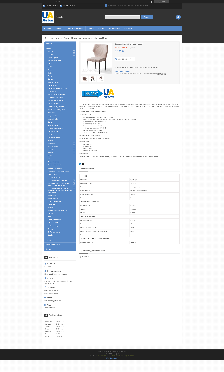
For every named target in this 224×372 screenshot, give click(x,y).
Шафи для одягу (53, 198)
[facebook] (80, 165)
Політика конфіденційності (125, 356)
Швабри (51, 235)
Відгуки (91, 28)
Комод (50, 140)
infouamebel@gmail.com (52, 301)
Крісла (50, 51)
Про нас (101, 28)
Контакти (128, 28)
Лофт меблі (52, 91)
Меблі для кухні (53, 103)
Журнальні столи (54, 177)
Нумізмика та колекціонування (59, 171)
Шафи (50, 73)
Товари (58, 28)
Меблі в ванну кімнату (56, 107)
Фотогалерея (114, 28)
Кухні (49, 217)
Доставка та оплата (53, 244)
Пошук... (147, 17)
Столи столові (53, 223)
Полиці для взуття (54, 220)
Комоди (51, 207)
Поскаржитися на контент (106, 356)
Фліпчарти (51, 113)
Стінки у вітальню (54, 201)
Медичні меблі (53, 119)
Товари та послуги (55, 38)
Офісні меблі (52, 85)
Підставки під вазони (55, 97)
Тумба (50, 134)
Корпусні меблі (53, 82)
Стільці (66, 38)
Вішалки (51, 79)
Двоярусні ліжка (54, 137)
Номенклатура (53, 146)
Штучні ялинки (53, 125)
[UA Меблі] (48, 17)
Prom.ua (123, 351)
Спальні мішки (53, 131)
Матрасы (51, 143)
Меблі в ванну (53, 226)
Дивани (50, 67)
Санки (50, 122)
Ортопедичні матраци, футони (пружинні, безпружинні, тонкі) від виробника (60, 190)
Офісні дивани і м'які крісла (57, 88)
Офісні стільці (76, 38)
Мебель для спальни (55, 100)
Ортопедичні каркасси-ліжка (58, 180)
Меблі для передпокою (56, 94)
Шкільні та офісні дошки (56, 110)
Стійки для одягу (54, 232)
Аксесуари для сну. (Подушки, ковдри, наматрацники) (58, 184)
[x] (83, 165)
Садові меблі (52, 116)
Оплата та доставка (75, 28)
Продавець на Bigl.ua (112, 354)
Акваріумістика (53, 162)
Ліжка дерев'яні (53, 58)
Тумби (50, 76)
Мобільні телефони (55, 168)
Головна (47, 28)
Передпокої (52, 204)
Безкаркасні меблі (54, 61)
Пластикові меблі (54, 165)
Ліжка (50, 70)
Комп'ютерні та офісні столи (58, 210)
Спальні (50, 214)
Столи (50, 64)
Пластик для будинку (55, 128)
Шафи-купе (52, 195)
